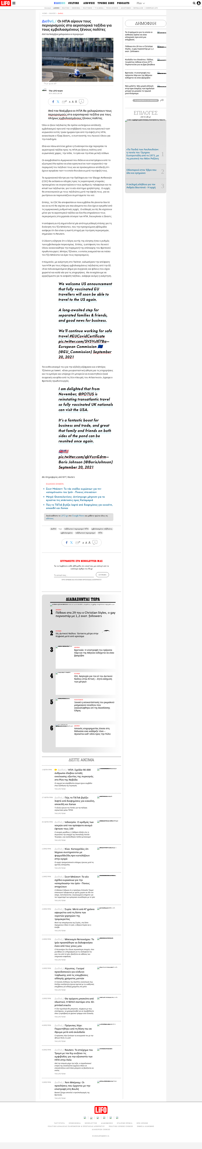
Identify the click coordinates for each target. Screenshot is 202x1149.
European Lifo (152, 8)
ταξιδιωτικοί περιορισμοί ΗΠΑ (76, 529)
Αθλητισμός (126, 8)
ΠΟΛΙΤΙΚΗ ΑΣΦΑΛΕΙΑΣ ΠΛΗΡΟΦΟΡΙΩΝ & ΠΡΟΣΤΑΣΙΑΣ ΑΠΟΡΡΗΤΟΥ (76, 1126)
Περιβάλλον (138, 8)
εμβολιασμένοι (67, 533)
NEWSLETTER (91, 1123)
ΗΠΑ (100, 533)
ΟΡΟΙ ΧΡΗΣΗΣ (66, 580)
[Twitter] (110, 78)
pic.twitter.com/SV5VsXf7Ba (82, 342)
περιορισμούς (57, 114)
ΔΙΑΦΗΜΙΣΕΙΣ (107, 1123)
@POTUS (86, 395)
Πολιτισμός (87, 8)
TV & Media (99, 8)
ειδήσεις (49, 518)
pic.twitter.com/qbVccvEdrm (82, 458)
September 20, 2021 (76, 468)
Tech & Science (112, 8)
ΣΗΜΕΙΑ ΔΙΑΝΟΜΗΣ (145, 1126)
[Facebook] (106, 78)
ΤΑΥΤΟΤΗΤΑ (59, 1123)
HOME (44, 13)
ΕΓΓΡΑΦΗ (102, 575)
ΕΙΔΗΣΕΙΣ (52, 13)
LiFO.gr (64, 515)
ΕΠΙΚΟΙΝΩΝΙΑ (75, 1123)
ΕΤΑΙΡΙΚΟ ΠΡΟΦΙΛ (124, 1123)
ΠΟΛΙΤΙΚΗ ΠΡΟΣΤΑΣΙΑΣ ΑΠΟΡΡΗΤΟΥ (88, 580)
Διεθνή (56, 8)
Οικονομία (76, 8)
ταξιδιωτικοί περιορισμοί (85, 533)
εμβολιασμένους (70, 118)
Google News (78, 515)
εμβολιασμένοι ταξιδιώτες (102, 529)
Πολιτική (65, 8)
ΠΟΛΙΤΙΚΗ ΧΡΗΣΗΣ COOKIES (121, 1126)
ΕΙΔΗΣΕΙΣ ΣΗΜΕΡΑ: (55, 484)
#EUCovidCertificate (87, 337)
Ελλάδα (48, 8)
